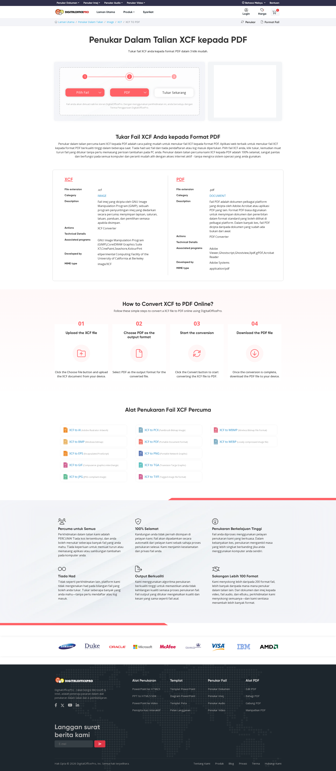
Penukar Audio (216, 703)
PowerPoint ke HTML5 (146, 689)
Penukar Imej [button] (90, 2)
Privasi (243, 763)
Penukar (250, 22)
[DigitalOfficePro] (72, 12)
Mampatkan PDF (255, 710)
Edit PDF (251, 689)
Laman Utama (106, 12)
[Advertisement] (245, 91)
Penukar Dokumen (219, 689)
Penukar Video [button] (135, 2)
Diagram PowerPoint (182, 696)
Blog (231, 763)
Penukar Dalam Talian (90, 22)
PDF (180, 179)
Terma (256, 763)
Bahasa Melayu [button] (253, 2)
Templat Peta (178, 703)
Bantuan (274, 2)
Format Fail (271, 22)
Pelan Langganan (180, 710)
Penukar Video (216, 710)
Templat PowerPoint (182, 689)
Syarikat (148, 12)
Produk (127, 12)
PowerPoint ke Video (145, 703)
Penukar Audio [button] (112, 2)
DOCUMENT (217, 196)
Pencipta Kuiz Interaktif (146, 710)
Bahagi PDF (253, 696)
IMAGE (102, 196)
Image (110, 22)
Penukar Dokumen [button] (67, 2)
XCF (120, 22)
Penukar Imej (216, 696)
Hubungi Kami (273, 763)
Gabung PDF (253, 703)
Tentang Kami (201, 763)
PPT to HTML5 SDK (144, 696)
